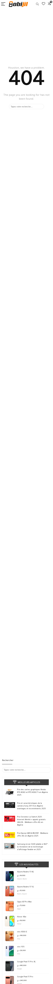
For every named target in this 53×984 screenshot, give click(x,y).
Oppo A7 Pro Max (24, 902)
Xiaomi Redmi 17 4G (25, 872)
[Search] (37, 4)
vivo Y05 (20, 947)
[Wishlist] (43, 4)
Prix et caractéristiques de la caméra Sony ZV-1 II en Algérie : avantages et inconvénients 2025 (31, 806)
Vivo (18, 939)
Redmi (25, 879)
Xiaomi (19, 879)
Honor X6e (21, 917)
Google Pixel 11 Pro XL (26, 962)
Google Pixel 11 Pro (25, 977)
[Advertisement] (26, 36)
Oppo (19, 909)
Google (19, 969)
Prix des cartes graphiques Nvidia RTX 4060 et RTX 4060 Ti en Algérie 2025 (32, 792)
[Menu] (3, 4)
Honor (19, 924)
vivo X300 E (22, 932)
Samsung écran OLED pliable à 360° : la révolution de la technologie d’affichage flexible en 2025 (32, 847)
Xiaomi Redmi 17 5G (25, 887)
